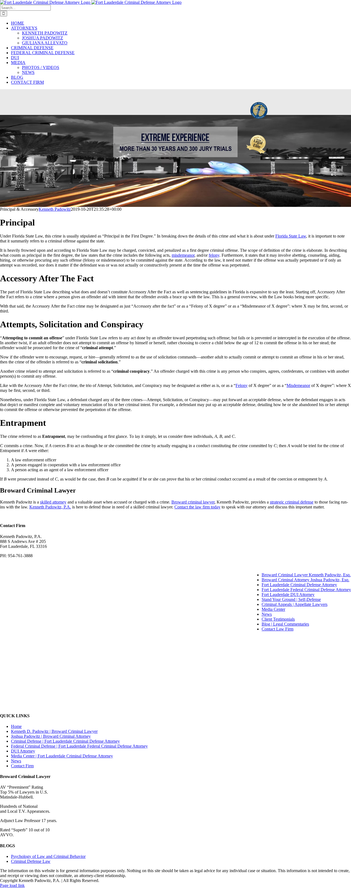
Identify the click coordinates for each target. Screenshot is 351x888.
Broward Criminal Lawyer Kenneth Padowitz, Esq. (306, 574)
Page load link (12, 885)
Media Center (273, 609)
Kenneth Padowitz (55, 209)
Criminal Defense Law (30, 861)
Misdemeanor (298, 385)
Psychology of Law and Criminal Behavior (48, 856)
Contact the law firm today (197, 507)
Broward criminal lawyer (192, 502)
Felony (242, 385)
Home (16, 726)
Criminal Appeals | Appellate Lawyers (294, 604)
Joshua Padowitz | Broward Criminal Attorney (51, 736)
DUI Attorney (23, 751)
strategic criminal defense (291, 502)
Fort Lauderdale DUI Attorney (288, 594)
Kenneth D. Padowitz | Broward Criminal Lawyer (54, 731)
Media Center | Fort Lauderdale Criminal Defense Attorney (62, 756)
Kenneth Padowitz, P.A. (50, 507)
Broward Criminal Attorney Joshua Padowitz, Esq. (305, 579)
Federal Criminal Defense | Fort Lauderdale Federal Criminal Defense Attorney (79, 746)
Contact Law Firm (277, 629)
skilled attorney (53, 502)
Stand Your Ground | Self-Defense (291, 599)
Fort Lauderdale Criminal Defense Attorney (299, 584)
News (267, 614)
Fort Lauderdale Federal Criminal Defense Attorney (306, 589)
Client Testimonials (278, 619)
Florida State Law (290, 236)
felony (214, 255)
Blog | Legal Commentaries (285, 624)
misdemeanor (183, 255)
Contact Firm (22, 765)
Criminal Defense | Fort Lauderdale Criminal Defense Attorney (65, 741)
